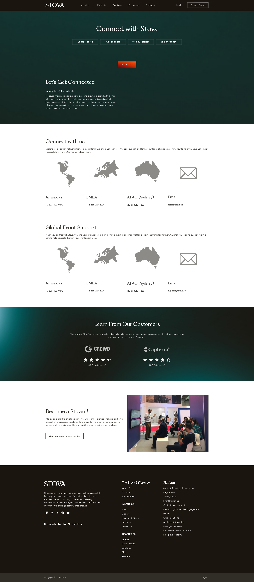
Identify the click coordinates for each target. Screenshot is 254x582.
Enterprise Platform (172, 535)
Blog (124, 552)
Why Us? (126, 488)
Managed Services (172, 526)
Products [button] (101, 5)
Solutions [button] (117, 5)
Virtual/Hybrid (169, 497)
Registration (169, 492)
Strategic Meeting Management (178, 488)
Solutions (126, 492)
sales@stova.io (175, 205)
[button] (46, 512)
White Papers (128, 544)
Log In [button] (179, 5)
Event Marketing (171, 501)
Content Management (174, 505)
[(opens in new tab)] (97, 349)
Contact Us (127, 527)
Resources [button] (133, 5)
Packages (150, 5)
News (125, 510)
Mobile (166, 514)
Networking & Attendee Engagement (181, 509)
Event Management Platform (177, 531)
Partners (126, 556)
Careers (126, 514)
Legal (204, 577)
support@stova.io (177, 291)
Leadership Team (130, 518)
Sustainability (128, 497)
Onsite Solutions (171, 518)
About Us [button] (85, 5)
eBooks (125, 539)
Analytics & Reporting (173, 522)
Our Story (126, 522)
